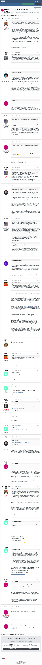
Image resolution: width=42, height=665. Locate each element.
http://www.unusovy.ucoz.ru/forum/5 (17, 392)
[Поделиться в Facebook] (3, 658)
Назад (4, 15)
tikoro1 (6, 280)
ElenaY (5, 339)
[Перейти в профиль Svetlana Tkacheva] (6, 75)
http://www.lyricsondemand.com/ (16, 315)
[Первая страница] (1, 15)
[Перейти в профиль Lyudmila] (2, 10)
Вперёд (16, 15)
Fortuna (6, 52)
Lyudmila (8, 12)
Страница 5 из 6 (22, 15)
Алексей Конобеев (6, 186)
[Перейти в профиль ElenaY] (6, 344)
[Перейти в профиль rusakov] (6, 373)
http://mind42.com (34, 609)
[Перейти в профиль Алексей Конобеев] (6, 192)
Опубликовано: (15, 18)
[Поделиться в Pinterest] (6, 658)
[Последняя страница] (18, 15)
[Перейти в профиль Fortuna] (6, 58)
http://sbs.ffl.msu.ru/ (14, 628)
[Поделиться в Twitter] (1, 658)
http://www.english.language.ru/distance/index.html (19, 429)
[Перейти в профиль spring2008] (6, 263)
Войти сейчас (30, 648)
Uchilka (6, 115)
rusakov (6, 370)
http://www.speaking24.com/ (28, 306)
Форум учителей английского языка (11, 4)
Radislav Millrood (6, 18)
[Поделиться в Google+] (4, 658)
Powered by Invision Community (21, 663)
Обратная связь (21, 661)
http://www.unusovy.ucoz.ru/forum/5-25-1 (18, 377)
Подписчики (36, 8)
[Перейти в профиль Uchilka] (6, 121)
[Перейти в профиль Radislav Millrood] (6, 24)
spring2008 (5, 258)
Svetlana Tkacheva (6, 70)
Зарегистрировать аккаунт (12, 648)
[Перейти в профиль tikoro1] (6, 284)
